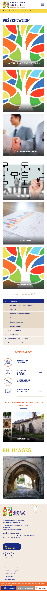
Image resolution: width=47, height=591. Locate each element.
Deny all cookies (26, 588)
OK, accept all (9, 588)
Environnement (9, 580)
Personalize (41, 588)
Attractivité (8, 577)
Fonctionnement (14, 330)
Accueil (7, 11)
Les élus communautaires (20, 313)
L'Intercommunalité (17, 11)
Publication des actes (16, 343)
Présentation (13, 301)
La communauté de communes (21, 305)
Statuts (13, 309)
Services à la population (12, 571)
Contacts (10, 548)
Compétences (15, 317)
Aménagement (9, 574)
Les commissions (16, 322)
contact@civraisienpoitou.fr (12, 529)
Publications (13, 334)
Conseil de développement (18, 338)
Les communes (15, 326)
